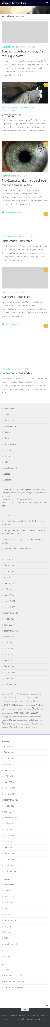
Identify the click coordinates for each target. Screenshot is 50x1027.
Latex (34, 712)
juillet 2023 (9, 619)
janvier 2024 (9, 607)
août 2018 (8, 642)
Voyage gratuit (11, 115)
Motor (36, 720)
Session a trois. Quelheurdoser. (17, 548)
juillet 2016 (9, 678)
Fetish (38, 705)
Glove (35, 708)
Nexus (41, 720)
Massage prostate (22, 720)
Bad (26, 698)
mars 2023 (9, 625)
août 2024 (8, 589)
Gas (42, 705)
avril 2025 (8, 577)
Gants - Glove (21, 107)
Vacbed (13, 727)
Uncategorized (10, 468)
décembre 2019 (11, 631)
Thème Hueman (39, 1019)
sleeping (42, 724)
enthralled (32, 705)
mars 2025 (9, 583)
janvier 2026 (9, 571)
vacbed (7, 474)
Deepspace (22, 701)
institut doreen (21, 712)
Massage (12, 720)
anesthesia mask (8, 698)
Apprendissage (19, 698)
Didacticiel (29, 701)
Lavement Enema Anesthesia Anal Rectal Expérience (26, 716)
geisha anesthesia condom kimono (21, 709)
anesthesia (14, 693)
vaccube (7, 480)
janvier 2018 (9, 672)
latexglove (6, 716)
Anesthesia (7, 107)
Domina (37, 701)
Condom (6, 47)
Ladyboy (7, 450)
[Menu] (47, 3)
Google (42, 709)
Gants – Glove (10, 426)
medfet (31, 720)
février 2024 (9, 601)
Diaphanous (9, 420)
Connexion (8, 969)
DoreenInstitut (10, 704)
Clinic (36, 698)
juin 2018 (8, 654)
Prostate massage (23, 724)
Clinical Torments (6, 701)
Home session (10, 444)
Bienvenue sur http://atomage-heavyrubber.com (23, 489)
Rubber (7, 462)
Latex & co (8, 515)
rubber (34, 723)
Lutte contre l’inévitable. (17, 241)
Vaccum (27, 727)
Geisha (7, 432)
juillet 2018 (9, 648)
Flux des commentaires (14, 981)
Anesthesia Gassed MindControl (32, 694)
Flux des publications (13, 975)
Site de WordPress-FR (14, 987)
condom (15, 701)
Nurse (6, 723)
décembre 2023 (11, 613)
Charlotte (30, 698)
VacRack (33, 727)
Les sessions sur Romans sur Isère (17, 499)
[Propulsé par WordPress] (23, 1019)
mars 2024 (9, 595)
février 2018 (9, 666)
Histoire (16, 47)
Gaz (9, 709)
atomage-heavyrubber (14, 2)
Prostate (8, 456)
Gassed (4, 709)
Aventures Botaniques (16, 297)
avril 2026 (8, 559)
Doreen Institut (23, 705)
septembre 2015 (11, 684)
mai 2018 (8, 660)
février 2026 (9, 565)
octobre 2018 (10, 636)
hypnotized (10, 713)
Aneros (4, 694)
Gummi (4, 713)
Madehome (5, 720)
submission (5, 727)
